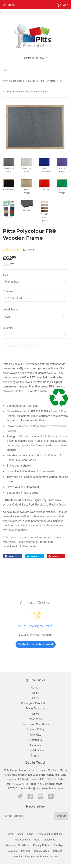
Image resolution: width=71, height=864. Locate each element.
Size (5, 274)
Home (6, 70)
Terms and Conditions (35, 724)
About (35, 693)
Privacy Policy (35, 729)
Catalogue (35, 740)
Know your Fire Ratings (35, 703)
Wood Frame (11, 309)
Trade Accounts (35, 708)
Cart (65, 5)
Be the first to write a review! (35, 644)
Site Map (35, 734)
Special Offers (35, 750)
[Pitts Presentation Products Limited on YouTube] (51, 797)
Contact (35, 755)
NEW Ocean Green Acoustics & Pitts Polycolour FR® (32, 80)
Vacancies (35, 719)
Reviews (35, 745)
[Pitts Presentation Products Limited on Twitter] (20, 797)
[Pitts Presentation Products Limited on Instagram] (40, 797)
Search (35, 687)
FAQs (35, 698)
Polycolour (9, 291)
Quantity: (8, 328)
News (35, 713)
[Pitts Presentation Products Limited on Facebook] (30, 797)
